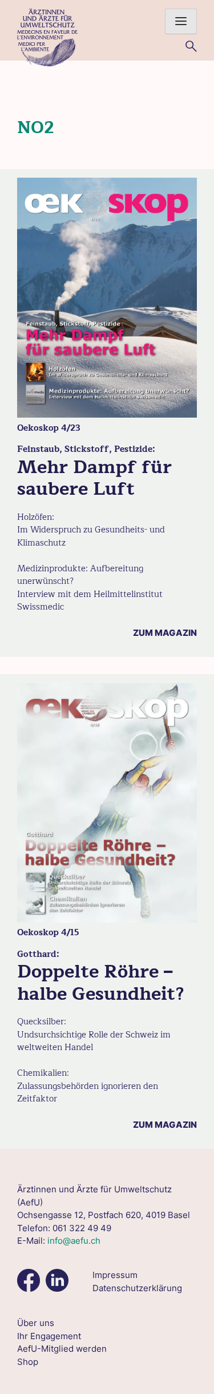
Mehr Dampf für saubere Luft (94, 478)
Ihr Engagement (49, 1336)
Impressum (115, 1274)
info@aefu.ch (73, 1240)
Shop (27, 1361)
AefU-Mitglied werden (62, 1348)
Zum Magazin (165, 632)
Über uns (35, 1322)
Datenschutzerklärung (137, 1288)
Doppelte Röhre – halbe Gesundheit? (100, 982)
